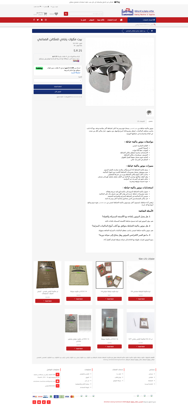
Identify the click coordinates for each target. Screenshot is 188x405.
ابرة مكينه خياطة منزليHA (109, 291)
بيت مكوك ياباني (71, 357)
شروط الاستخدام (84, 387)
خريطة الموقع (117, 380)
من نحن (87, 380)
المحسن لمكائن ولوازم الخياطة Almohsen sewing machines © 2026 (123, 402)
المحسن (44, 357)
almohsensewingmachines (116, 359)
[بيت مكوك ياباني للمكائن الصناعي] (119, 71)
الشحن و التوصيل (84, 374)
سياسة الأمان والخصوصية (82, 384)
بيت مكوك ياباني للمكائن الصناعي (135, 31)
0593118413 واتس (50, 386)
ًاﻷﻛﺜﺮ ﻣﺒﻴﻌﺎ (100, 20)
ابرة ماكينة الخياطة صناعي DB (140, 291)
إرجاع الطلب (118, 377)
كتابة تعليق (60, 97)
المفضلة (150, 380)
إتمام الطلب (37, 6)
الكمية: (80, 77)
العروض (91, 20)
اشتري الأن (58, 92)
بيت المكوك (50, 357)
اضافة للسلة (58, 86)
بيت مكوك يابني (81, 357)
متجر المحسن (133, 128)
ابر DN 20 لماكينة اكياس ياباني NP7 (140, 339)
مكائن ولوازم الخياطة (136, 359)
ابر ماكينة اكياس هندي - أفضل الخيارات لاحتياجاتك (47, 292)
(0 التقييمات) (68, 97)
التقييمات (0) (141, 121)
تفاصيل (150, 121)
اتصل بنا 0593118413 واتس (144, 25)
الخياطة (128, 359)
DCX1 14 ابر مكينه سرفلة (78, 291)
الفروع (87, 377)
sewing (105, 359)
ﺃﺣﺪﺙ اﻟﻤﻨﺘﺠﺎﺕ (112, 20)
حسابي (151, 374)
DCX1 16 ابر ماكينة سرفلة (109, 339)
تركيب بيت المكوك (60, 357)
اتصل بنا (83, 20)
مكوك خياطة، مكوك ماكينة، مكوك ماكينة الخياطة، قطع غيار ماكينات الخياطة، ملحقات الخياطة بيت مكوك (115, 357)
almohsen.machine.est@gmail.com (44, 381)
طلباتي (151, 377)
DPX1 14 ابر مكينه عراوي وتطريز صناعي (78, 340)
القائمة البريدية (149, 384)
